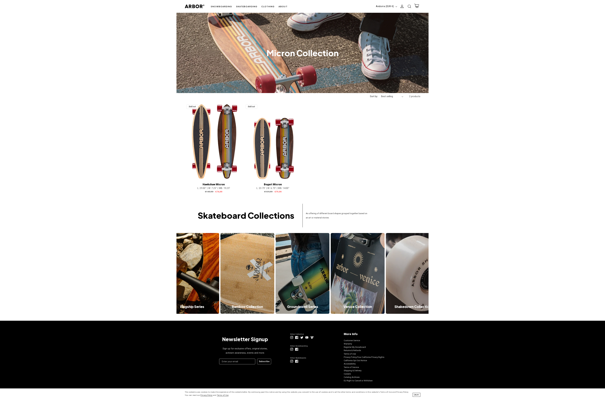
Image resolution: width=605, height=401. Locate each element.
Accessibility (350, 364)
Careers (347, 374)
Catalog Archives (352, 377)
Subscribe (264, 361)
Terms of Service (351, 367)
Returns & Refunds (352, 350)
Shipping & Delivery (352, 370)
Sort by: (374, 96)
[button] (221, 6)
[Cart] (416, 6)
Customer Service (352, 340)
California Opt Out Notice (355, 360)
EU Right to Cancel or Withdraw (358, 380)
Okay (416, 395)
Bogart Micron (273, 184)
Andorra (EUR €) (385, 6)
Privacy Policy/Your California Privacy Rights (364, 357)
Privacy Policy (206, 395)
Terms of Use (350, 354)
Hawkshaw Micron (214, 184)
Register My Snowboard (355, 347)
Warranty (348, 344)
